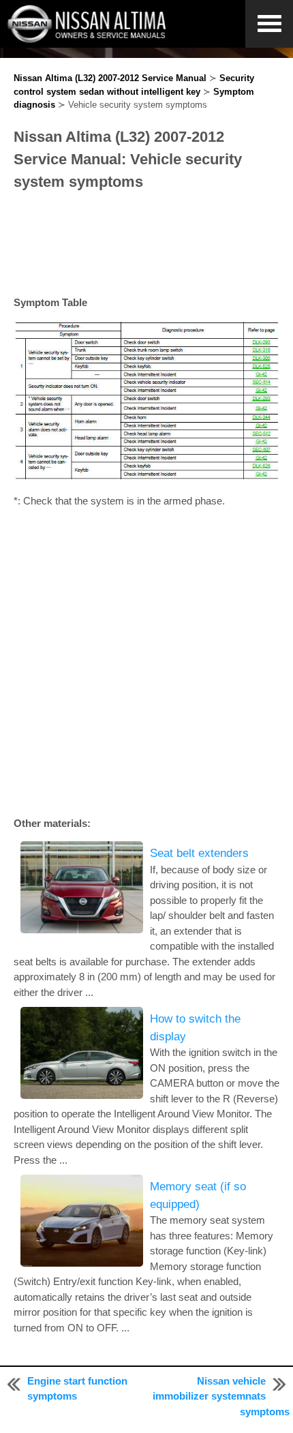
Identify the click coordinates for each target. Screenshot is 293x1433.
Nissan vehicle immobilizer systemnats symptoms (221, 1396)
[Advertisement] (146, 244)
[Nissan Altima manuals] (88, 39)
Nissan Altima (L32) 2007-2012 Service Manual (110, 78)
